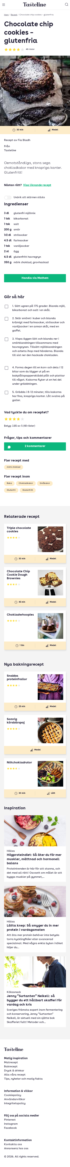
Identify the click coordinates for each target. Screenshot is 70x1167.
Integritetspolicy (14, 1103)
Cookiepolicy (12, 1095)
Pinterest (10, 1120)
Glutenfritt (27, 490)
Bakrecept (11, 1066)
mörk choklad (13, 467)
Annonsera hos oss (16, 1148)
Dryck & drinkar (14, 1070)
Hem (6, 15)
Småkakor (45, 483)
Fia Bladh (24, 140)
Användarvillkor (14, 1099)
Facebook (10, 1128)
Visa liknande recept (37, 185)
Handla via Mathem (35, 278)
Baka (9, 483)
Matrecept (11, 1062)
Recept (14, 15)
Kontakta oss (13, 1144)
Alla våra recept (14, 1074)
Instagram (11, 1124)
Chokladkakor (26, 483)
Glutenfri (11, 490)
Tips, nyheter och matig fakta (23, 1079)
